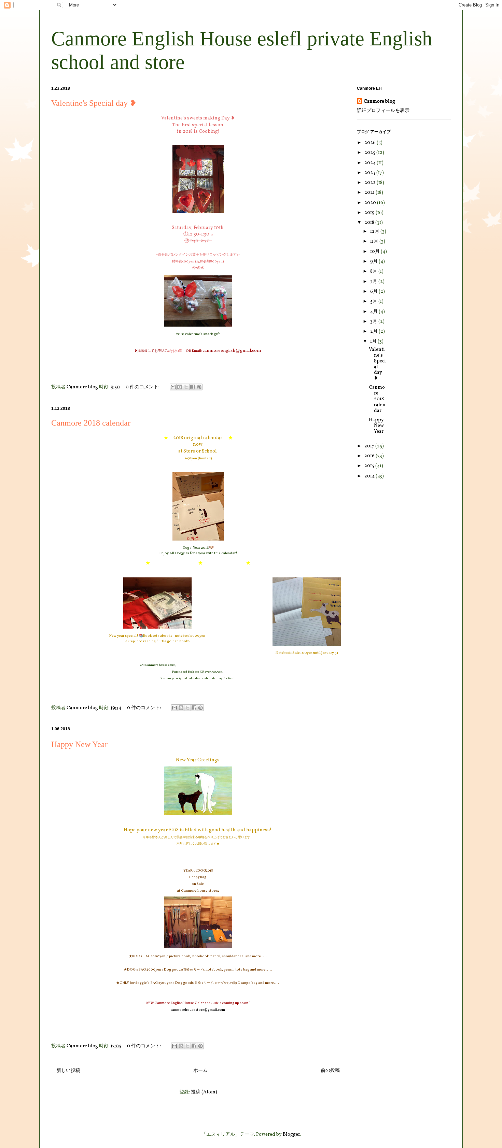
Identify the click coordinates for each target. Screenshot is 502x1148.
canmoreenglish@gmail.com (232, 351)
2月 (374, 331)
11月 (374, 241)
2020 (370, 203)
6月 (374, 291)
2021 (370, 192)
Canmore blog (379, 101)
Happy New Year (83, 744)
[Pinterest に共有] (199, 387)
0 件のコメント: (143, 387)
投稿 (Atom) (204, 1092)
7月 (374, 281)
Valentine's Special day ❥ (94, 103)
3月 (374, 321)
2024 (370, 163)
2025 (370, 152)
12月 (375, 231)
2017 (369, 446)
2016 (370, 456)
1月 (374, 341)
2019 (370, 213)
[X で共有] (186, 387)
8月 (374, 271)
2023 (370, 173)
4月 (374, 311)
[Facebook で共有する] (192, 387)
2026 (370, 143)
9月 (374, 261)
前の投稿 (330, 1070)
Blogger (291, 1134)
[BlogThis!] (179, 387)
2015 (369, 466)
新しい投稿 (68, 1070)
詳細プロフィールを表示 (383, 110)
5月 (374, 301)
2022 (370, 183)
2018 (369, 222)
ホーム (200, 1070)
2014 (370, 476)
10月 (375, 251)
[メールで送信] (173, 387)
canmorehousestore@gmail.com (198, 1009)
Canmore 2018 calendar (90, 422)
